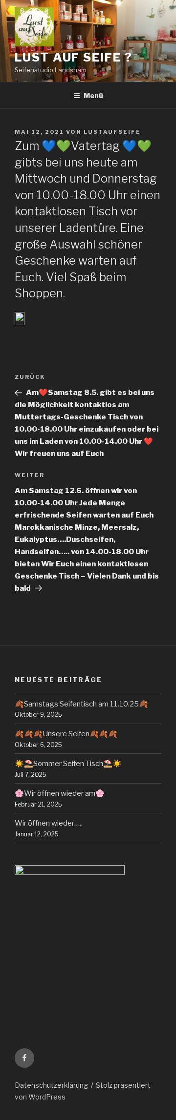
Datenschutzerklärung (51, 1085)
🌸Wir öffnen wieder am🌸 (60, 793)
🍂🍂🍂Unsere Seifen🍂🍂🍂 (66, 733)
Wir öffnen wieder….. (49, 823)
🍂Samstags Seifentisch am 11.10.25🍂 (81, 704)
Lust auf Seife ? (73, 57)
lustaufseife (112, 131)
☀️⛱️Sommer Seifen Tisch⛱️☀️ (68, 763)
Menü (93, 95)
